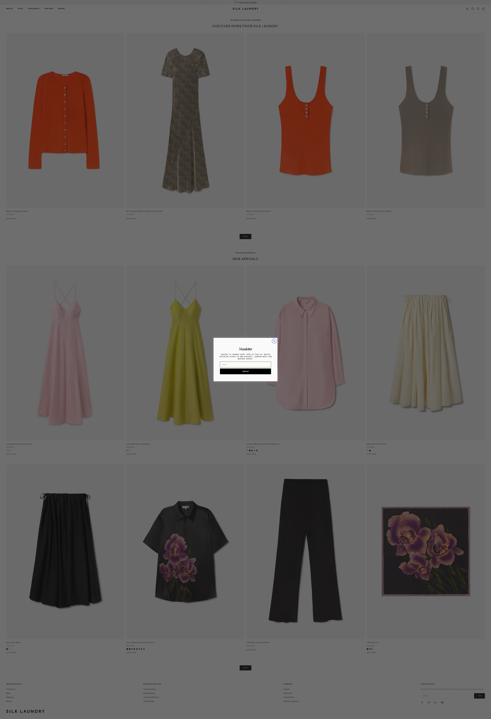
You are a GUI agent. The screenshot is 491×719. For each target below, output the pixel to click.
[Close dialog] (274, 341)
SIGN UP (245, 371)
